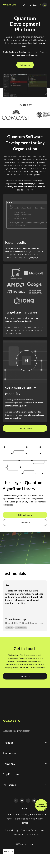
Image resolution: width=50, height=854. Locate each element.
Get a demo (25, 65)
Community (25, 522)
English (6, 851)
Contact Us (25, 676)
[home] (9, 5)
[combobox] (8, 851)
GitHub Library (25, 515)
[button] (24, 5)
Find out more (25, 428)
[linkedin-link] (16, 800)
